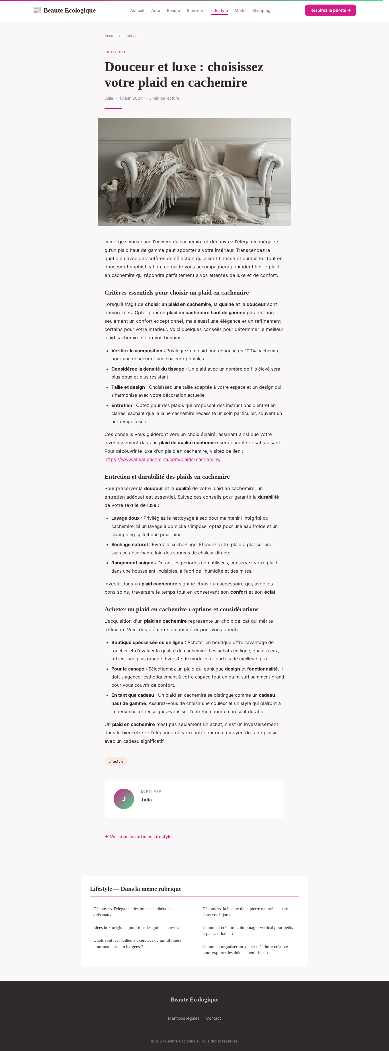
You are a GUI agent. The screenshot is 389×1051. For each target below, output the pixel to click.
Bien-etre (195, 10)
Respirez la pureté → (330, 10)
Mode (240, 10)
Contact (213, 1018)
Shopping (261, 10)
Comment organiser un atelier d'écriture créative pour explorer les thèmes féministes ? (245, 949)
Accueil (137, 10)
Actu (155, 10)
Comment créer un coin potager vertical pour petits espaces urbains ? (247, 930)
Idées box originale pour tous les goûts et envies (136, 927)
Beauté (173, 10)
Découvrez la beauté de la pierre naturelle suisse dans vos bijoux (245, 911)
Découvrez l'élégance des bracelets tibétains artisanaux (132, 911)
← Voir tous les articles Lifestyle (138, 836)
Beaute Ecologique (64, 10)
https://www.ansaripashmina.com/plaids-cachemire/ (162, 459)
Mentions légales (183, 1018)
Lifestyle (219, 10)
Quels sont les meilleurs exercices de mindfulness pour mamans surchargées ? (137, 943)
